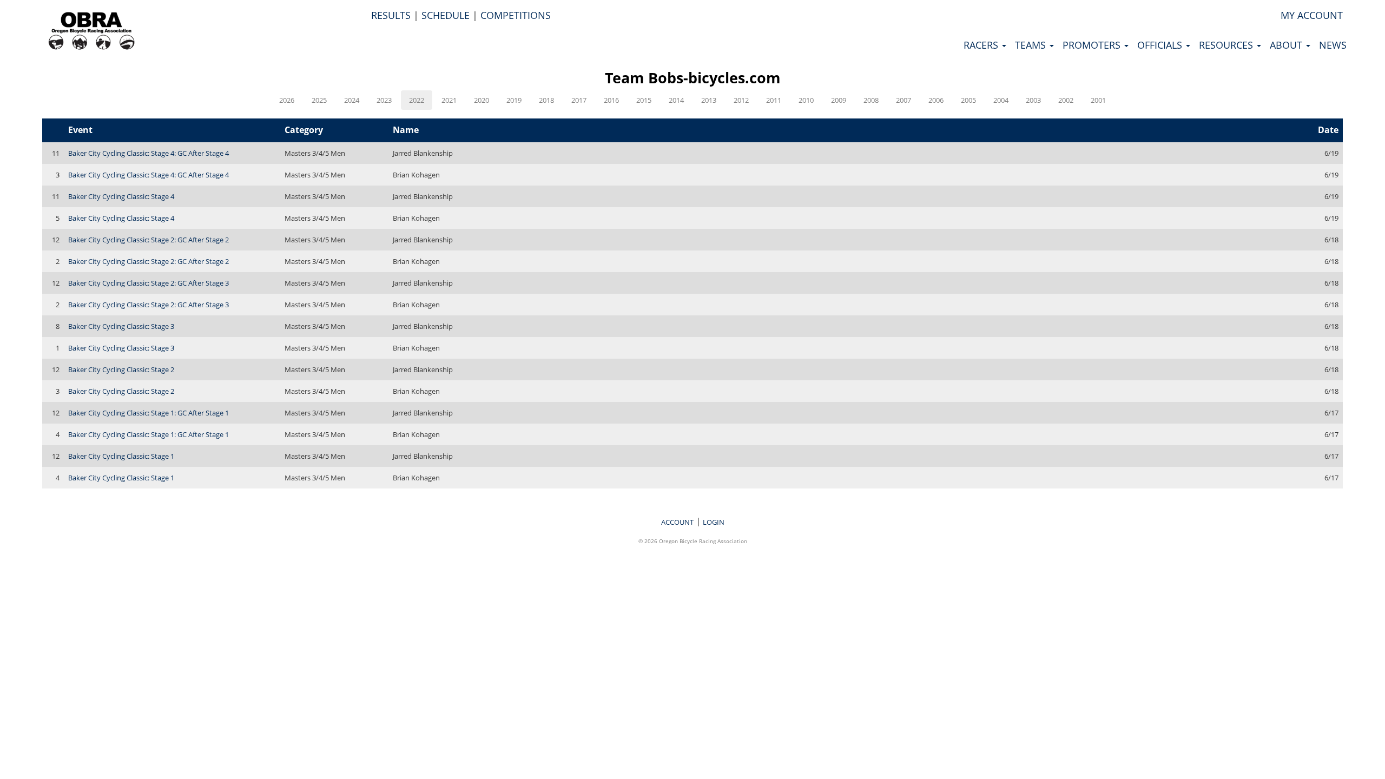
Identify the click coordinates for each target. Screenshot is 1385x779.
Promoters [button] (1093, 45)
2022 (416, 100)
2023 (384, 100)
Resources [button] (1227, 45)
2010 (806, 100)
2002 (1065, 100)
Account (677, 522)
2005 (968, 100)
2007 (903, 100)
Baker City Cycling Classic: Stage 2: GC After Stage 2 (148, 240)
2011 (773, 100)
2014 (676, 100)
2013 (708, 100)
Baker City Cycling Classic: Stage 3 (121, 326)
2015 (643, 100)
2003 (1033, 100)
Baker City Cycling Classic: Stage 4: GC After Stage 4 (148, 153)
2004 (1000, 100)
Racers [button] (982, 45)
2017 (578, 100)
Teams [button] (1031, 45)
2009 (838, 100)
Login (713, 522)
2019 (514, 100)
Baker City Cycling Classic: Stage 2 (121, 369)
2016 (611, 100)
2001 (1098, 100)
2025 (319, 100)
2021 (449, 100)
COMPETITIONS (515, 15)
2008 (871, 100)
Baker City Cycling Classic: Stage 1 (121, 456)
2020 (481, 100)
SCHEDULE (445, 15)
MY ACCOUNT (1312, 15)
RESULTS (391, 15)
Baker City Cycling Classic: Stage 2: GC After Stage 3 (148, 283)
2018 (546, 100)
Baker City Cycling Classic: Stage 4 (121, 196)
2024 (351, 100)
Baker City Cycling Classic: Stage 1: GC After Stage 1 (148, 413)
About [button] (1287, 45)
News (1333, 45)
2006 (936, 100)
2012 (741, 100)
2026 (286, 100)
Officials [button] (1161, 45)
